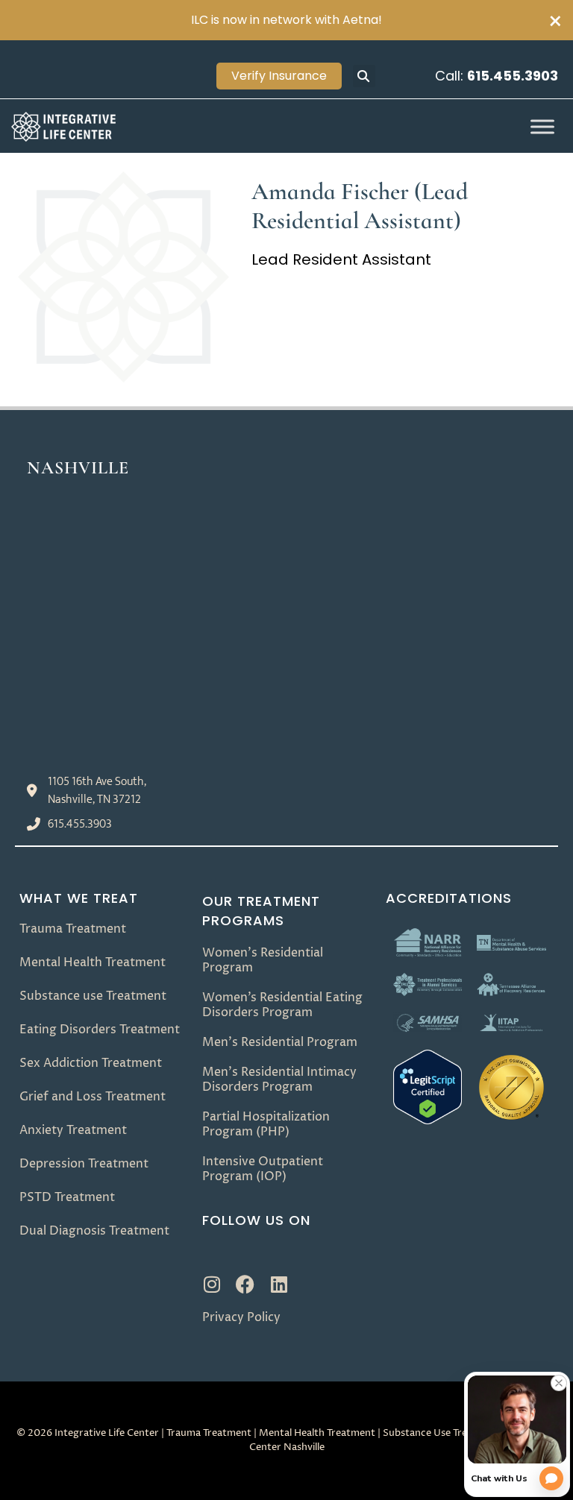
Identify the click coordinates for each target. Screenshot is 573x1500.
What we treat (78, 898)
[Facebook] (245, 1284)
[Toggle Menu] (542, 126)
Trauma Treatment (208, 1433)
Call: (496, 75)
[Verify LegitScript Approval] (428, 1120)
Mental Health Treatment (317, 1433)
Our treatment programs (261, 911)
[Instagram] (211, 1284)
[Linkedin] (278, 1284)
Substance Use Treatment (442, 1433)
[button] (364, 76)
